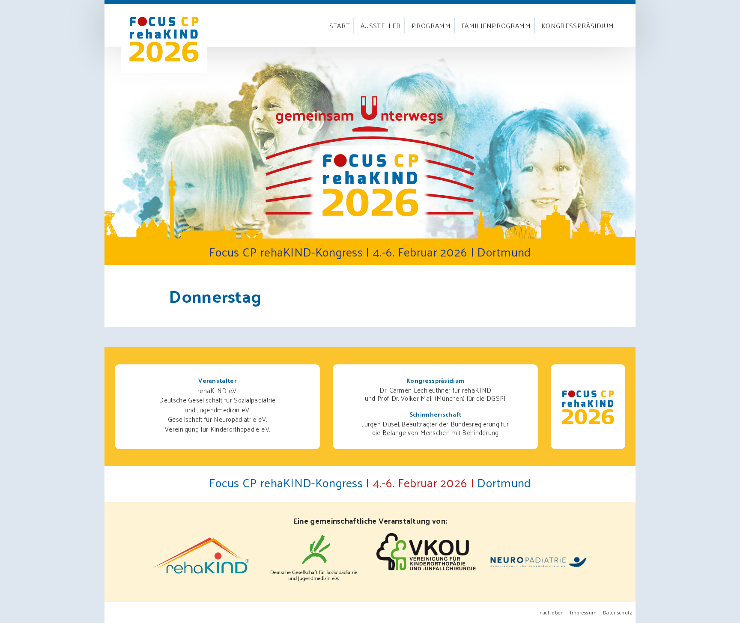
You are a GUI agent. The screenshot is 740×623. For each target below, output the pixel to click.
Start (339, 25)
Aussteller (381, 25)
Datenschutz (617, 612)
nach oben (552, 612)
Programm (431, 25)
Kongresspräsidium (577, 25)
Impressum (583, 612)
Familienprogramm (496, 25)
